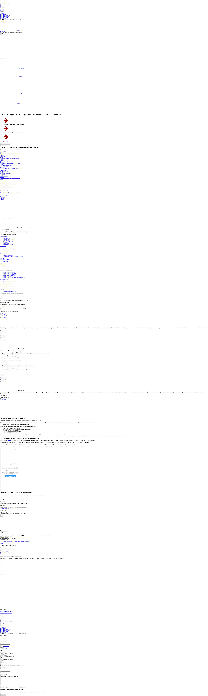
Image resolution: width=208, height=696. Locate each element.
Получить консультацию (4, 508)
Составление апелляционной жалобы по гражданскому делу (14, 277)
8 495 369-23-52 (19, 103)
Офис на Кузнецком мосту (5, 16)
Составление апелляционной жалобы (9, 273)
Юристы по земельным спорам (8, 248)
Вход (1, 641)
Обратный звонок (3, 48)
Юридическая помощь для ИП (6, 263)
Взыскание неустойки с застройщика (9, 249)
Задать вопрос (3, 1)
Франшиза (2, 8)
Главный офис (3, 13)
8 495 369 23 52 (19, 30)
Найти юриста (3, 309)
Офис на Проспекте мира (5, 15)
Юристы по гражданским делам (8, 239)
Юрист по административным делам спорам (11, 281)
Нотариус (2, 5)
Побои (4, 287)
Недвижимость (3, 246)
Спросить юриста (3, 31)
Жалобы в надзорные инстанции (9, 275)
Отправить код (3, 667)
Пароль (1, 660)
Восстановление (3, 663)
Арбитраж (2, 252)
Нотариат (2, 258)
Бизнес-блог (2, 9)
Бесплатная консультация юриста (11, 142)
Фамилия (2, 654)
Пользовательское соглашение (6, 613)
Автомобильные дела (4, 279)
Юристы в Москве (6, 243)
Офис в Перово (3, 14)
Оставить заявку (3, 150)
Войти (2, 33)
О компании (2, 10)
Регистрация (4, 641)
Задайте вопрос (6, 141)
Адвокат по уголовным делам (8, 286)
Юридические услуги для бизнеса (6, 621)
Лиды (1, 624)
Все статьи (2, 553)
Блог (1, 6)
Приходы (2, 625)
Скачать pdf (2, 21)
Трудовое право (3, 253)
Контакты (2, 616)
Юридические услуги (4, 2)
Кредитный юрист (6, 240)
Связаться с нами (3, 563)
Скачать (1, 543)
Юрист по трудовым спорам (8, 255)
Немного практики (3, 617)
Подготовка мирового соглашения (9, 274)
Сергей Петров (3, 336)
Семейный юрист (6, 266)
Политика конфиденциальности (6, 611)
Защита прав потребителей (5, 259)
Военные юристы (6, 242)
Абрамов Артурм (3, 378)
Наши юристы (3, 3)
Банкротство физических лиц (8, 238)
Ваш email (2, 657)
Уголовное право (3, 284)
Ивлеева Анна (3, 314)
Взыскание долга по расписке (8, 241)
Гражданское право (4, 236)
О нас (1, 615)
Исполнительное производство (6, 283)
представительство (66, 422)
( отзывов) (3, 317)
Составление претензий (7, 276)
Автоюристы (5, 282)
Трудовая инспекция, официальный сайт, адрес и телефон (13, 256)
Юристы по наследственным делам (9, 291)
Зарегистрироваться (4, 34)
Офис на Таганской (4, 17)
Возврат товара (5, 261)
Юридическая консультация (5, 4)
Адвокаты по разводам (7, 268)
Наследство (2, 289)
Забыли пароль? (6, 646)
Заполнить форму (4, 674)
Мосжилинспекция (6, 250)
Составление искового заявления (9, 272)
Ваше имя (2, 651)
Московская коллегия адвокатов (8, 244)
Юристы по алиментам (7, 267)
